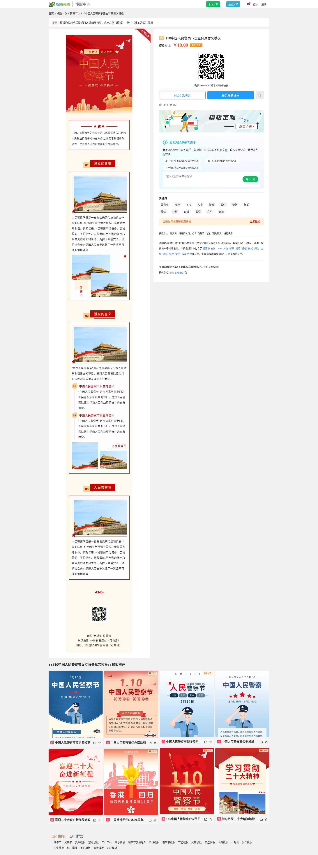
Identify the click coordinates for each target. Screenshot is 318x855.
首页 (51, 13)
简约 (163, 211)
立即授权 (255, 221)
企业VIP (233, 4)
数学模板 (98, 847)
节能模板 (183, 842)
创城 (186, 211)
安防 (177, 204)
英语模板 (85, 847)
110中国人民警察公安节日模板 (181, 820)
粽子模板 (72, 847)
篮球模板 (154, 842)
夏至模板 (80, 842)
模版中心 (62, 13)
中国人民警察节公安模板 (236, 741)
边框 (175, 211)
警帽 (234, 204)
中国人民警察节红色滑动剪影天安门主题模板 (126, 743)
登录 (255, 4)
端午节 (57, 842)
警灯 (223, 204)
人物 (200, 204)
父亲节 (68, 842)
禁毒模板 (93, 842)
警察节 (74, 13)
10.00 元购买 (182, 95)
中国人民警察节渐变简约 (180, 741)
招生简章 (59, 847)
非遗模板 (210, 842)
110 (189, 204)
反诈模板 (247, 842)
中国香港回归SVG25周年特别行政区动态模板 (125, 821)
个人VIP (213, 4)
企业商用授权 (176, 272)
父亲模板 (196, 842)
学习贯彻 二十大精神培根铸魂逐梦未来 (236, 820)
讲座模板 (112, 847)
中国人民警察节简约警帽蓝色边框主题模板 (70, 743)
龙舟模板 (223, 842)
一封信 (235, 842)
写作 (249, 179)
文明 (209, 211)
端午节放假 (168, 842)
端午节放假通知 (137, 842)
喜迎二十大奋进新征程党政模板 (70, 821)
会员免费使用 (230, 95)
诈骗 (221, 211)
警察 (211, 204)
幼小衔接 (120, 842)
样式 (246, 204)
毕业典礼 (107, 842)
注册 (264, 4)
